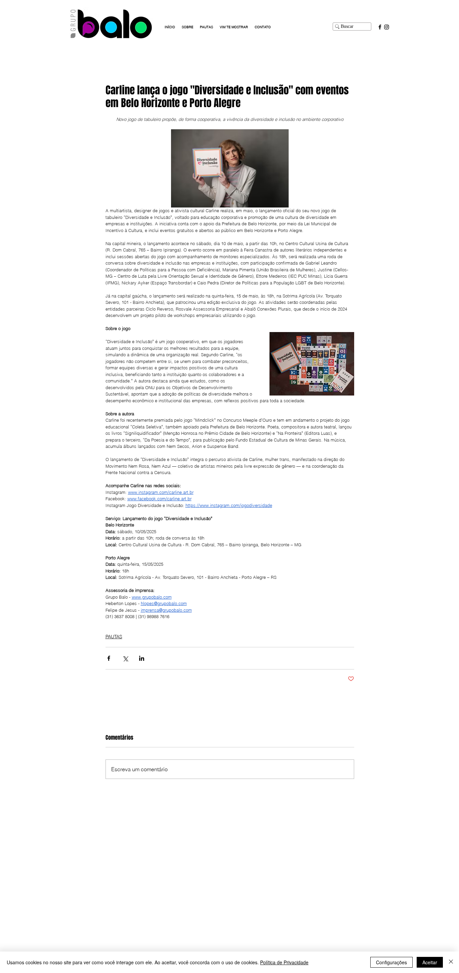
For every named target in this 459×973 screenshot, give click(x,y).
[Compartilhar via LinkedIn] (141, 658)
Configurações (391, 962)
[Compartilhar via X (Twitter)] (125, 658)
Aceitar (429, 962)
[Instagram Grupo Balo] (386, 27)
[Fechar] (451, 962)
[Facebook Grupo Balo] (380, 27)
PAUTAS (114, 637)
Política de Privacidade (284, 962)
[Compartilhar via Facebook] (109, 658)
